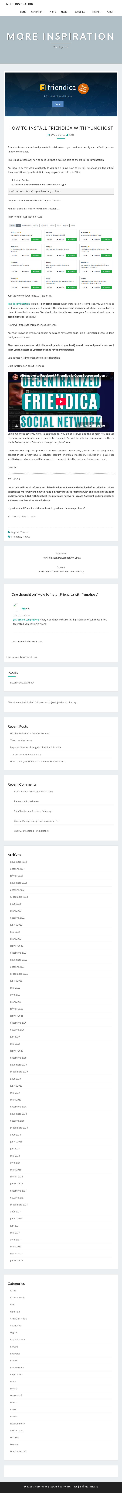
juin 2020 (15, 1036)
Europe (14, 1346)
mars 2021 (15, 1001)
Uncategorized (18, 1451)
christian (15, 1311)
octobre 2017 (17, 1197)
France (13, 1360)
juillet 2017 (16, 1218)
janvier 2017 (16, 1260)
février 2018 (16, 1176)
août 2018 (15, 1134)
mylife (13, 1388)
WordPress (71, 1486)
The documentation (19, 303)
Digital (95, 11)
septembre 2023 (19, 896)
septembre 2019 (19, 1071)
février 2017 (16, 1253)
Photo (53, 11)
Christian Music (18, 1318)
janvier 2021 (16, 1015)
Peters (17, 801)
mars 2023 (15, 910)
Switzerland (16, 1430)
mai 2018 (15, 1155)
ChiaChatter (20, 811)
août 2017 (15, 1211)
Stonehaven (32, 801)
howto (26, 536)
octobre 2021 (17, 966)
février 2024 (16, 875)
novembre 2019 (18, 1064)
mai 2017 (15, 1232)
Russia (13, 1416)
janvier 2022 (16, 945)
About (110, 11)
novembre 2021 (18, 959)
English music (17, 1339)
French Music (17, 1367)
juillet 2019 (16, 1085)
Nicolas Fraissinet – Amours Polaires (30, 733)
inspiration (16, 1374)
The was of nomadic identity (25, 754)
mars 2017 (15, 1246)
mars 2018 (15, 1169)
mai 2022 (15, 931)
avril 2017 (15, 1239)
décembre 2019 (18, 1057)
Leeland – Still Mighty (37, 830)
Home (23, 11)
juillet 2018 (16, 1141)
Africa (13, 1290)
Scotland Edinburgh (42, 811)
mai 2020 (15, 1043)
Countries (80, 11)
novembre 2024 (18, 861)
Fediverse (15, 1353)
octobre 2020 (17, 1029)
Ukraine (14, 1444)
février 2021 (16, 1008)
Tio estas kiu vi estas (21, 740)
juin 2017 (15, 1225)
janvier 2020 (16, 1050)
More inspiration (19, 4)
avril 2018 (15, 1162)
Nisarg (94, 1486)
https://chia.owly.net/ (22, 682)
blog (12, 1304)
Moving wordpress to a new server (40, 820)
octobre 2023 (17, 889)
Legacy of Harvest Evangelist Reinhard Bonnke (35, 747)
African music (17, 1297)
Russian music (17, 1423)
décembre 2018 (18, 1106)
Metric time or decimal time (38, 791)
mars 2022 (15, 938)
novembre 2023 (18, 882)
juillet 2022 (16, 924)
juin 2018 (15, 1148)
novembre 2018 (18, 1113)
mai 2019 (15, 1092)
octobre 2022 (17, 917)
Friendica (16, 536)
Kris (23, 608)
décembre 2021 (18, 952)
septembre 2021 (19, 973)
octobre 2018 (17, 1120)
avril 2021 (15, 994)
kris (72, 134)
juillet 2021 (16, 980)
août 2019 (15, 1078)
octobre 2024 (17, 868)
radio (13, 1409)
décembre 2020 (18, 1022)
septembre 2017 (19, 1204)
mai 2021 (15, 987)
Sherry (17, 830)
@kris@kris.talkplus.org (26, 619)
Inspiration (36, 11)
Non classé (16, 1395)
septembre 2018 (19, 1127)
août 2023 (15, 903)
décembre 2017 (18, 1190)
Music (64, 11)
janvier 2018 (16, 1183)
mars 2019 (15, 1099)
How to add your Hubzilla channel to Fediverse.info (37, 761)
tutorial (24, 532)
